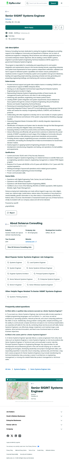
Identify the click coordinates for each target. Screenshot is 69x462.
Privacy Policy (9, 450)
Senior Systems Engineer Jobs (40, 369)
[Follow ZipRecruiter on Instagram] (19, 435)
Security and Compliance (26, 454)
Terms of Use (32, 450)
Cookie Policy (40, 450)
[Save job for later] (56, 27)
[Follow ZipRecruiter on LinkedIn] (15, 435)
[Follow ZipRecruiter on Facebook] (8, 435)
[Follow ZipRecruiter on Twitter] (11, 435)
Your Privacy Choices (31, 446)
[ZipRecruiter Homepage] (13, 3)
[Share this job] (61, 27)
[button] (61, 3)
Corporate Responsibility (12, 454)
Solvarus (8, 19)
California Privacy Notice (21, 450)
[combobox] (38, 3)
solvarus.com (30, 241)
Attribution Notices (50, 450)
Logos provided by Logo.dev (13, 442)
